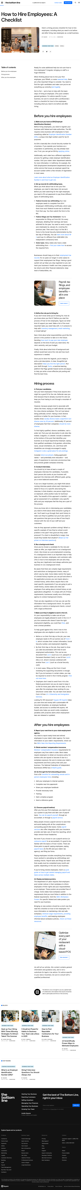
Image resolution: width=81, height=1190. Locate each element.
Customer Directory (6, 1157)
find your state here (57, 245)
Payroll (3, 1165)
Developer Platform (47, 1155)
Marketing (4, 1153)
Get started (68, 2)
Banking (3, 1160)
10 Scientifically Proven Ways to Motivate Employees (70, 1043)
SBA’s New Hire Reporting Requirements (51, 743)
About (63, 1150)
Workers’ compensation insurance (46, 750)
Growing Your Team (47, 46)
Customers (4, 1150)
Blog (43, 1146)
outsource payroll (40, 841)
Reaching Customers (28, 1097)
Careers (64, 1155)
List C (48, 662)
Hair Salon (24, 1155)
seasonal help (62, 79)
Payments (3, 1143)
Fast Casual (25, 1146)
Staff (2, 1162)
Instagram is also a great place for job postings (51, 451)
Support (44, 1150)
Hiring (57, 46)
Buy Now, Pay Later (6, 1169)
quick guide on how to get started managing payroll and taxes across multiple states (52, 872)
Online (3, 1146)
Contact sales (58, 2)
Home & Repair (25, 1162)
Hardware (3, 1172)
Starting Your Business (8, 1066)
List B (68, 657)
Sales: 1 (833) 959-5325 (68, 1142)
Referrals (64, 1157)
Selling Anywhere (27, 1100)
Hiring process (5, 74)
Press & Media (66, 1153)
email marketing (64, 328)
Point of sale (4, 1141)
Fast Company (27, 1039)
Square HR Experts (60, 700)
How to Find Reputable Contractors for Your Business (50, 1032)
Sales (43, 1148)
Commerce (4, 1138)
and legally (56, 87)
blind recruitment (47, 455)
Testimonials (45, 1143)
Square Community (47, 1153)
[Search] (75, 2)
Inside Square (26, 1113)
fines (63, 623)
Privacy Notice (51, 1186)
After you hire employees (8, 77)
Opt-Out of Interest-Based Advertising (72, 1186)
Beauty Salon (25, 1153)
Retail (62, 46)
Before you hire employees (9, 71)
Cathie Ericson (7, 1039)
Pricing (43, 1138)
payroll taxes (38, 849)
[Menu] (79, 2)
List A (49, 655)
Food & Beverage (26, 1138)
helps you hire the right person (54, 364)
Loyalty (3, 1155)
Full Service (25, 1143)
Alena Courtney (48, 1039)
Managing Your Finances (30, 1103)
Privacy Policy (54, 1109)
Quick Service (25, 1141)
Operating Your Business (30, 1106)
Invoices (3, 1148)
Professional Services (27, 1160)
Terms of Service (58, 1186)
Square (45, 37)
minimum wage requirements (52, 914)
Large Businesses (26, 1165)
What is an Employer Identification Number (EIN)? (9, 1072)
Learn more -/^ (64, 303)
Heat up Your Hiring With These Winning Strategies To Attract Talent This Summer (9, 1032)
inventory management (49, 328)
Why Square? (45, 1141)
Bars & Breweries (26, 1148)
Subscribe (76, 1105)
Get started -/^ (64, 957)
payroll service (57, 818)
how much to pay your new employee (54, 340)
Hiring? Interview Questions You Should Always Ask (30, 1072)
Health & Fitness (26, 1157)
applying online (63, 151)
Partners (64, 1160)
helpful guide (56, 768)
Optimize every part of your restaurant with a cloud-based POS (65, 942)
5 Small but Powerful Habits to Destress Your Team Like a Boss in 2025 (30, 1032)
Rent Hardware (46, 1160)
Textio (50, 366)
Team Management (6, 1167)
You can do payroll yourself (48, 815)
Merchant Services (47, 1157)
